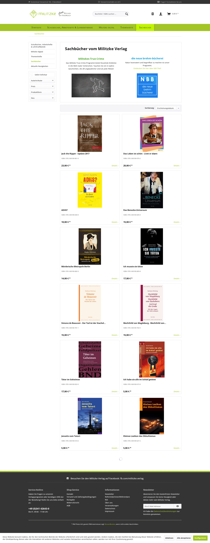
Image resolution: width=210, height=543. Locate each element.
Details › (115, 165)
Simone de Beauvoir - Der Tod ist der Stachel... (83, 323)
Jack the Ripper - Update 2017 (75, 153)
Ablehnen (169, 538)
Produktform (36, 92)
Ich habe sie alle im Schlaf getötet (139, 379)
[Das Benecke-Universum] (151, 190)
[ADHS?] (89, 190)
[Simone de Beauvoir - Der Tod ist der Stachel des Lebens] (89, 303)
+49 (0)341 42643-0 (38, 508)
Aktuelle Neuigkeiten (39, 66)
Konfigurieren (200, 538)
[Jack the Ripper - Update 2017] (89, 133)
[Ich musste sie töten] (151, 246)
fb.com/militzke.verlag (107, 478)
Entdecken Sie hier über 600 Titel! (147, 68)
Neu (33, 98)
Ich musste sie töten (133, 266)
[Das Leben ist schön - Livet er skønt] (151, 133)
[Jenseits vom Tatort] (89, 416)
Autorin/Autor (36, 80)
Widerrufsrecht (73, 502)
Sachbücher (36, 61)
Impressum (109, 511)
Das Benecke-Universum (135, 210)
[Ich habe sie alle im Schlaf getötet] (151, 359)
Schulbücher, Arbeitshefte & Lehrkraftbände (41, 45)
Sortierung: (149, 108)
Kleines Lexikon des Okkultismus (139, 436)
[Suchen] (126, 14)
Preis (33, 86)
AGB (68, 505)
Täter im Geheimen (70, 379)
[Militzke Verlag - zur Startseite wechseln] (50, 14)
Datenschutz (110, 508)
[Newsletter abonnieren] (177, 506)
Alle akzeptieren (184, 538)
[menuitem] (110, 14)
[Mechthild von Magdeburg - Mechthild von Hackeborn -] (151, 303)
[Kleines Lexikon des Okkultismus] (151, 416)
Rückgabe (71, 500)
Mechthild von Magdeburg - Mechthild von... (144, 323)
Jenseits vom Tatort (70, 436)
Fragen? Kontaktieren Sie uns (171, 2)
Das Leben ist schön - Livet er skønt (140, 153)
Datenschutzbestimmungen (165, 511)
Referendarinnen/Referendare (117, 497)
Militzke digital (37, 51)
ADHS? (64, 210)
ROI (106, 500)
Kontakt (70, 494)
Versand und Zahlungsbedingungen (81, 497)
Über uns (109, 502)
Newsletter (109, 494)
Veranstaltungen (112, 505)
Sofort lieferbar (41, 75)
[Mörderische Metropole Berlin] (89, 246)
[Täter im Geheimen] (89, 359)
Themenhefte (36, 56)
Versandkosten (110, 524)
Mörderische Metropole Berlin (75, 266)
